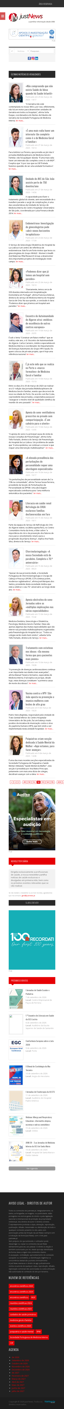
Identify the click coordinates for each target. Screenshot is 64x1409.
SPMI (39, 1331)
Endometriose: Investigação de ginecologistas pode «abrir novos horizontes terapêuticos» (40, 228)
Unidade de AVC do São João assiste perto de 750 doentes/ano (40, 182)
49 (25, 782)
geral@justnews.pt (28, 896)
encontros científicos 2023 (21, 1286)
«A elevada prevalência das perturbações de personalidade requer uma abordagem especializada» (39, 463)
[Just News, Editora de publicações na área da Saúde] (32, 18)
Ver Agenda (32, 1168)
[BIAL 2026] (32, 33)
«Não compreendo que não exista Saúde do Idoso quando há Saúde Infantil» (39, 89)
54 (48, 782)
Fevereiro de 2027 (20, 1375)
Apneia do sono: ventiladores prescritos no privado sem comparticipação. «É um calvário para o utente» (40, 417)
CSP (11, 1343)
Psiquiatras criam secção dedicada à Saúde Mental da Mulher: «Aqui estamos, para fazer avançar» (40, 744)
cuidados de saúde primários (23, 1314)
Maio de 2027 (18, 1385)
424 (59, 782)
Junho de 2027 (18, 1388)
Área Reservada (45, 3)
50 (29, 782)
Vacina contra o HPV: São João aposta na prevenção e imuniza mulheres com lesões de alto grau (40, 698)
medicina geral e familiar (21, 1320)
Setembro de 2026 (20, 1360)
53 (43, 782)
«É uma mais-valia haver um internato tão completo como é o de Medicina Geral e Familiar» (40, 136)
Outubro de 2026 (19, 1363)
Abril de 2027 (18, 1382)
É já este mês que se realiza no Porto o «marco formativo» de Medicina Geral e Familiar (40, 369)
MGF (33, 1297)
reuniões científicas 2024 (21, 1303)
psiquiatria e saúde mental (21, 1331)
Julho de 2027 (18, 1391)
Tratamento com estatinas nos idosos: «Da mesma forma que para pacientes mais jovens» (39, 653)
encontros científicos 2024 (21, 1291)
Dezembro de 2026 (21, 1369)
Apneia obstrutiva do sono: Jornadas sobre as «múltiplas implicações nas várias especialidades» (39, 605)
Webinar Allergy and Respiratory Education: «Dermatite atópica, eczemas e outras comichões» (39, 1120)
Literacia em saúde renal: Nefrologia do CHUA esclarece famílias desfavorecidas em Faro (39, 508)
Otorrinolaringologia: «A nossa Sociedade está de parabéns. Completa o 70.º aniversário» (39, 556)
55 (52, 782)
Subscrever (32, 902)
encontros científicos (19, 1297)
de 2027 (15, 1372)
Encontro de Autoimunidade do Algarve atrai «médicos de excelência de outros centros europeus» (40, 321)
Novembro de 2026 (21, 1366)
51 (34, 782)
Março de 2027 (18, 1378)
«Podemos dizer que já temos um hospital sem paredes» (37, 275)
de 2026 (15, 1357)
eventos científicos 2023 (20, 1326)
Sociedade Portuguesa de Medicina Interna (29, 1337)
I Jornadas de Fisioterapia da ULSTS (40, 1091)
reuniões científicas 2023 (21, 1309)
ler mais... (20, 120)
